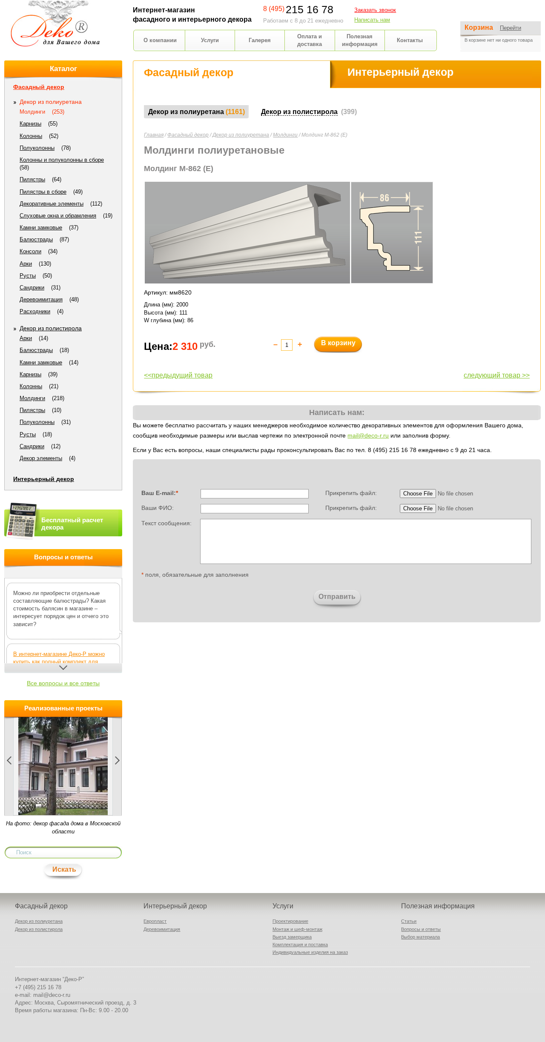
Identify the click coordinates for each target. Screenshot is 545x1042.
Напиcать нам (372, 20)
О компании (160, 40)
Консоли (30, 251)
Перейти (510, 28)
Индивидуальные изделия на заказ (310, 952)
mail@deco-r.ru (368, 435)
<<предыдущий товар (178, 375)
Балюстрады (36, 239)
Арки (26, 263)
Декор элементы (41, 458)
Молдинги (285, 135)
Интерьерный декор (43, 478)
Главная (154, 135)
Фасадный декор (188, 135)
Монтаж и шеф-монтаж (297, 929)
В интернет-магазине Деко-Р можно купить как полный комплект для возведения (59, 662)
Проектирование (290, 921)
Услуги (210, 40)
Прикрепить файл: (351, 493)
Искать (64, 869)
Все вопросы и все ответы (63, 683)
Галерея (260, 40)
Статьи (408, 921)
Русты (28, 275)
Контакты (410, 40)
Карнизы (30, 123)
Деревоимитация (41, 299)
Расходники (35, 311)
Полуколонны (37, 148)
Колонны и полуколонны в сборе (62, 160)
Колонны (31, 136)
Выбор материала (420, 936)
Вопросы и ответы (421, 929)
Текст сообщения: (166, 522)
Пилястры (32, 179)
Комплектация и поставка (300, 944)
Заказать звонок (375, 10)
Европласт (154, 921)
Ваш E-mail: (159, 493)
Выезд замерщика (292, 936)
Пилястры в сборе (43, 192)
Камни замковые (41, 227)
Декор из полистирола (51, 328)
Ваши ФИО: (157, 507)
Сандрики (32, 287)
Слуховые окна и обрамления (58, 215)
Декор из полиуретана (240, 135)
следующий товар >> (497, 375)
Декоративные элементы (51, 203)
